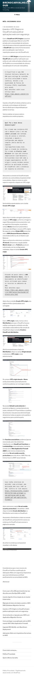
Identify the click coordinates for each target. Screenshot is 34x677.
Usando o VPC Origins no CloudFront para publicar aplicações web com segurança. (16, 31)
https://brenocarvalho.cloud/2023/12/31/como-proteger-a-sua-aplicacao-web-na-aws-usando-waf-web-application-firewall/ (17, 495)
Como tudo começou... (10, 650)
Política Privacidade (9, 654)
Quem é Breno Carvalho (10, 658)
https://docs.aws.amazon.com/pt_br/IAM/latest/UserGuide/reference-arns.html (17, 292)
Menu (18, 14)
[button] (4, 6)
